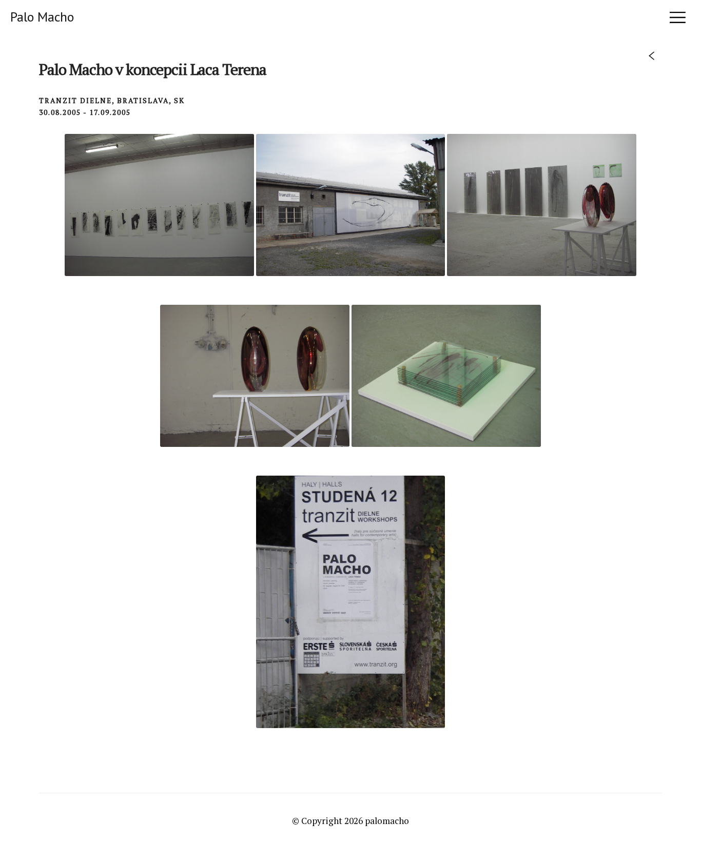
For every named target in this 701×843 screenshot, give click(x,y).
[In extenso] (651, 57)
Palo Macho (42, 16)
